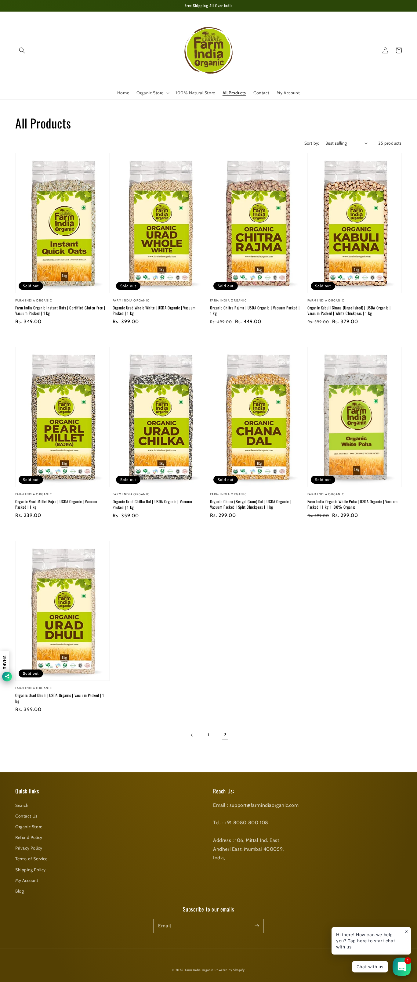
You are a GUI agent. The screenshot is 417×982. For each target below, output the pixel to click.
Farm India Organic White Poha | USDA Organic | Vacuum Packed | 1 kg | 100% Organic (352, 504)
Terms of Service (31, 858)
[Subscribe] (256, 926)
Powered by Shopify (230, 970)
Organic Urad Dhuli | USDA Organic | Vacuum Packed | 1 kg (59, 697)
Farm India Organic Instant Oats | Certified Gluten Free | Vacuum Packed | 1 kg (60, 310)
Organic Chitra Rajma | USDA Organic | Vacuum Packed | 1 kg (255, 310)
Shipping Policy (30, 869)
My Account (26, 880)
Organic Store (28, 826)
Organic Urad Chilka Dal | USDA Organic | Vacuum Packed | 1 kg (152, 504)
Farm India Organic (199, 970)
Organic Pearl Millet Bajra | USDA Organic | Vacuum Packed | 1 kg (56, 504)
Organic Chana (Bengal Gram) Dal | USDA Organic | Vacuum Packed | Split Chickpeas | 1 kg (250, 504)
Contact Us (26, 816)
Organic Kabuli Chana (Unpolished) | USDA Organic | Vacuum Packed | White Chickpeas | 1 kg (349, 310)
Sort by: (311, 143)
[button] (22, 50)
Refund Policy (28, 837)
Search (22, 805)
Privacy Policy (28, 848)
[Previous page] (192, 735)
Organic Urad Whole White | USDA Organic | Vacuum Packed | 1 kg (154, 310)
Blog (19, 891)
